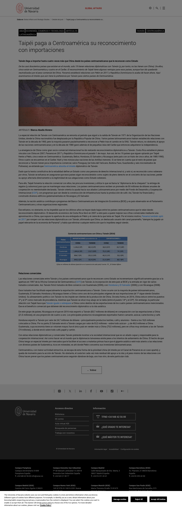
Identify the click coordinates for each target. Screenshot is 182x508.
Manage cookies (120, 499)
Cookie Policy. (45, 505)
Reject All (139, 499)
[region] (91, 499)
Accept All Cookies (158, 499)
